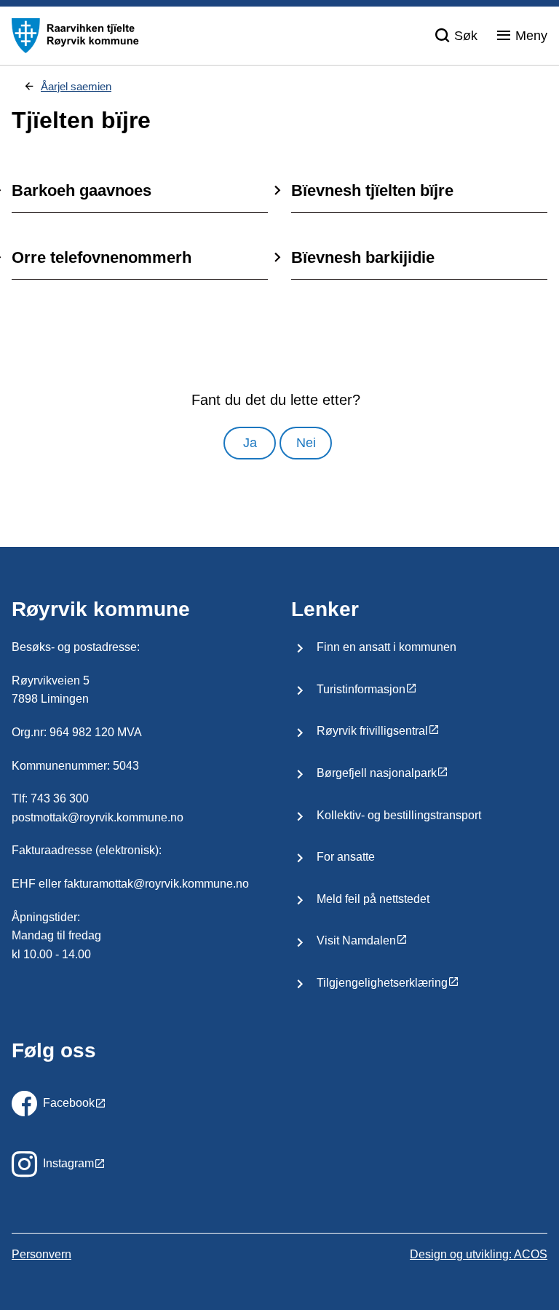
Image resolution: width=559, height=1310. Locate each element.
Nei (306, 442)
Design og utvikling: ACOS (478, 1254)
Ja (250, 442)
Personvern (41, 1254)
